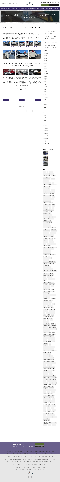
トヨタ (44, 336)
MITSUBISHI (46, 97)
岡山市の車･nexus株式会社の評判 (48, 363)
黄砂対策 (54, 216)
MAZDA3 (53, 402)
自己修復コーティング (46, 254)
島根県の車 (45, 140)
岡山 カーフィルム (46, 247)
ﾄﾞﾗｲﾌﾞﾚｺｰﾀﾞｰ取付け (46, 216)
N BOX (44, 406)
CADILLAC (45, 123)
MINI (44, 109)
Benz (54, 238)
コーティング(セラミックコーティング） (50, 47)
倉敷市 (46, 256)
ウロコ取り (51, 316)
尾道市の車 (45, 141)
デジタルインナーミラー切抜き (48, 302)
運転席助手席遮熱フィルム (47, 213)
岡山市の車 (31, 93)
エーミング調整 (45, 238)
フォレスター (54, 425)
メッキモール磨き (46, 388)
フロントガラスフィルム (47, 175)
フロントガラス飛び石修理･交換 (48, 222)
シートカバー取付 (53, 229)
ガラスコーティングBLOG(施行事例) (48, 273)
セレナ (49, 404)
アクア (44, 400)
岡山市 (49, 238)
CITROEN (45, 115)
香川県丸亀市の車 (53, 298)
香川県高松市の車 (46, 300)
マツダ (53, 207)
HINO (50, 343)
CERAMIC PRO (54, 227)
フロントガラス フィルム (47, 249)
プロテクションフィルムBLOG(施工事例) (49, 263)
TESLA (45, 114)
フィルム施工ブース (53, 375)
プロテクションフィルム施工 (47, 332)
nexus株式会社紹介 (46, 348)
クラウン (53, 406)
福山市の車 (51, 247)
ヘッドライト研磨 (52, 191)
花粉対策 (51, 216)
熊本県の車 (53, 395)
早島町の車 (52, 289)
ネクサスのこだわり (46, 379)
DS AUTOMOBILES (47, 143)
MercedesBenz (51, 388)
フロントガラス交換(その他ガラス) (49, 31)
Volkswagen (53, 339)
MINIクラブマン (46, 236)
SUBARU (45, 96)
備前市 (48, 293)
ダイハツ (50, 206)
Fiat (55, 323)
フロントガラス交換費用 (51, 397)
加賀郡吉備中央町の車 (47, 65)
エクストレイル (53, 404)
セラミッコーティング (46, 193)
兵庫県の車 (45, 81)
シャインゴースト (49, 243)
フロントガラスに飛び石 (47, 420)
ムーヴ (44, 413)
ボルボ (47, 211)
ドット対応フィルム (46, 202)
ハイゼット (47, 413)
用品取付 (45, 50)
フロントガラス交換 (46, 173)
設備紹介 (45, 377)
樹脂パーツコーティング (47, 289)
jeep (44, 136)
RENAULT (45, 117)
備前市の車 (45, 63)
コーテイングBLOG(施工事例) (47, 258)
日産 (47, 209)
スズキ (44, 211)
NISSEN (49, 339)
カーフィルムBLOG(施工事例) (47, 261)
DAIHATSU (45, 92)
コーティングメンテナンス (47, 227)
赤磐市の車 (45, 68)
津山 (44, 341)
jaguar (45, 120)
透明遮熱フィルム (54, 350)
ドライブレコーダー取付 (47, 231)
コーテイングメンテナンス (49, 336)
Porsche (45, 110)
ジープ (50, 207)
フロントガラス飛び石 (46, 418)
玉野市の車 (45, 61)
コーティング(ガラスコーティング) (17, 93)
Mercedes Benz (46, 105)
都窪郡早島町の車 (47, 74)
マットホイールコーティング (49, 218)
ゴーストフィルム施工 (46, 188)
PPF (49, 345)
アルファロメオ (45, 229)
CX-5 (50, 402)
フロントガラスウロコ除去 (47, 325)
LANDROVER (46, 122)
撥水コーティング (46, 327)
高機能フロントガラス (46, 372)
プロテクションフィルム (47, 179)
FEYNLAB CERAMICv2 (51, 278)
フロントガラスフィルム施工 (47, 245)
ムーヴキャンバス (49, 411)
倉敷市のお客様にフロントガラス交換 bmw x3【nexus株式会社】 (50, 423)
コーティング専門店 (46, 265)
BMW (45, 107)
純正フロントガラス (52, 368)
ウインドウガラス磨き (46, 316)
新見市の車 (45, 76)
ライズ (47, 406)
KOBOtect (45, 280)
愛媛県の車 (45, 84)
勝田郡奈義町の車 (47, 130)
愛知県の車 (53, 332)
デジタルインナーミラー (47, 298)
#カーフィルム (23, 110)
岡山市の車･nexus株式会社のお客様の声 (49, 361)
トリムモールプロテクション (47, 225)
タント (53, 411)
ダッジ (44, 287)
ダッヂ (44, 191)
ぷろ (49, 311)
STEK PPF (53, 261)
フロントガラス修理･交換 (47, 323)
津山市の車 (45, 58)
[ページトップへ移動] (46, 445)
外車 (54, 309)
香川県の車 (45, 83)
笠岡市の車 (45, 397)
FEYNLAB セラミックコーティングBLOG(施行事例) (50, 271)
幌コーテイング (52, 348)
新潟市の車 (45, 330)
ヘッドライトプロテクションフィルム (51, 184)
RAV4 (50, 406)
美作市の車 (45, 71)
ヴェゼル (45, 409)
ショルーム (54, 377)
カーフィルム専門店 (46, 368)
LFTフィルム (45, 177)
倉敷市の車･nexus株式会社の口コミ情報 (49, 359)
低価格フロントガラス (46, 370)
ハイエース (45, 395)
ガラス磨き (52, 314)
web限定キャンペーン (50, 305)
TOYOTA (34, 93)
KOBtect (53, 386)
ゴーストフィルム (51, 236)
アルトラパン (45, 425)
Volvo (45, 112)
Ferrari (52, 209)
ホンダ (53, 182)
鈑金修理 (45, 127)
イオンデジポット (52, 366)
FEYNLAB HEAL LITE (53, 231)
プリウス (55, 247)
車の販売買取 (46, 53)
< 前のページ (6, 100)
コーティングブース (49, 377)
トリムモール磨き (46, 311)
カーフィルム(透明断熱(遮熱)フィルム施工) (50, 40)
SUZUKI (45, 94)
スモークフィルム (53, 175)
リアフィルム (45, 339)
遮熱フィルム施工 (46, 345)
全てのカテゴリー (47, 30)
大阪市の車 (45, 86)
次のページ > (38, 100)
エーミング (47, 191)
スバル (44, 209)
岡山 (48, 256)
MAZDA (45, 99)
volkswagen (46, 104)
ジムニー (45, 411)
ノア (52, 409)
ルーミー (54, 400)
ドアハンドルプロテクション (50, 195)
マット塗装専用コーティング (47, 204)
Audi (44, 102)
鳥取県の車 (45, 79)
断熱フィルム (45, 278)
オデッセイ (51, 413)
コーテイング (52, 234)
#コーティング (29, 110)
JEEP (49, 229)
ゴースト (53, 249)
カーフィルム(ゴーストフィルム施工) (50, 36)
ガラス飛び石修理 (46, 284)
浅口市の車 (45, 125)
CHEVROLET (46, 135)
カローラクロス (49, 409)
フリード (48, 415)
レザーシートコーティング (47, 350)
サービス (54, 363)
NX (48, 402)
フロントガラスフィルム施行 (47, 220)
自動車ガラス (54, 334)
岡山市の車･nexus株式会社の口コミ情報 (49, 357)
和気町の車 (48, 391)
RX (55, 406)
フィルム (45, 243)
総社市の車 (45, 60)
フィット (45, 415)
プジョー (50, 211)
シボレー (53, 206)
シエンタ (47, 400)
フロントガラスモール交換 (51, 291)
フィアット (45, 293)
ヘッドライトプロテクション (47, 182)
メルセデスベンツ (46, 207)
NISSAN (45, 89)
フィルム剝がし (45, 206)
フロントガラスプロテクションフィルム (49, 282)
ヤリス (51, 400)
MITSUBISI (45, 393)
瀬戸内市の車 (46, 73)
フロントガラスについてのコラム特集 (50, 145)
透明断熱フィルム (46, 240)
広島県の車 (45, 78)
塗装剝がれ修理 (54, 384)
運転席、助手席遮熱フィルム (47, 197)
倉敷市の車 (53, 197)
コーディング (53, 311)
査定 (51, 372)
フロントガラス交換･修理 (47, 307)
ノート (46, 404)
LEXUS (44, 184)
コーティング (52, 193)
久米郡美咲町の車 (47, 128)
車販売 (44, 195)
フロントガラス (52, 370)
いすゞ (49, 209)
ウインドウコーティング (25, 93)
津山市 (48, 234)
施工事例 (54, 379)
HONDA (45, 91)
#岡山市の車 (14, 110)
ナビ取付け (49, 177)
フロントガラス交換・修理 (47, 354)
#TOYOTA (18, 110)
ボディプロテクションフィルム (49, 52)
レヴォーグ (49, 425)
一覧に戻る (22, 100)
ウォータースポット (46, 366)
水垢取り (45, 318)
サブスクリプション (48, 341)
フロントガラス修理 (51, 284)
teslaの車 (45, 391)
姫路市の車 (49, 352)
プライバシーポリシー (46, 375)
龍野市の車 (49, 395)
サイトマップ (42, 469)
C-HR (55, 409)
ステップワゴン (52, 415)
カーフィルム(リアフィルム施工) (7, 93)
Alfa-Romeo (46, 133)
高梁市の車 (45, 66)
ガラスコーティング (53, 254)
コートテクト (51, 173)
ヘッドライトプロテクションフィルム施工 (50, 43)
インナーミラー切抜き (49, 309)
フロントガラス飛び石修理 (48, 33)
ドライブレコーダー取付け (47, 386)
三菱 (44, 218)
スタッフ (51, 379)
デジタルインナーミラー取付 (47, 334)
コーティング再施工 (46, 321)
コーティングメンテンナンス (47, 200)
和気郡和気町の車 (47, 138)
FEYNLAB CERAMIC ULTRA (47, 252)
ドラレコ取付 (53, 391)
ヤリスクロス (45, 402)
